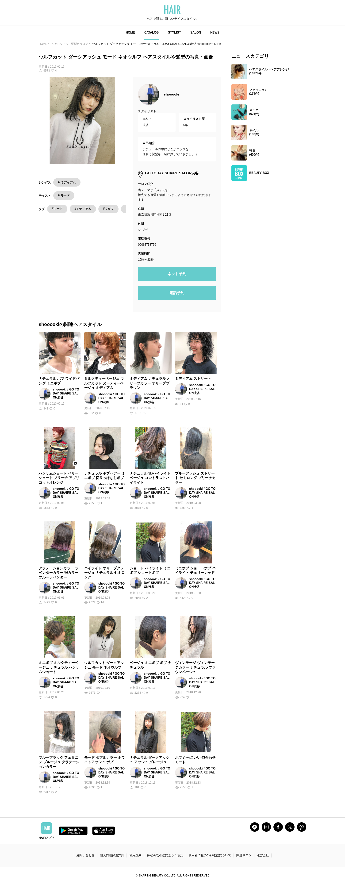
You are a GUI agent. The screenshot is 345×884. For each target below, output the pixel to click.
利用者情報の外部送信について (209, 855)
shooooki (171, 94)
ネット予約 (177, 274)
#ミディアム (82, 208)
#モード (57, 208)
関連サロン (244, 855)
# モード (64, 195)
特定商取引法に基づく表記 (165, 855)
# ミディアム (67, 182)
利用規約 (135, 855)
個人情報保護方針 (112, 855)
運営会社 (263, 855)
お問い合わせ (85, 855)
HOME (130, 32)
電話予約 (176, 293)
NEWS (214, 32)
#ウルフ (108, 208)
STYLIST (174, 32)
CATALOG (151, 32)
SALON (195, 32)
